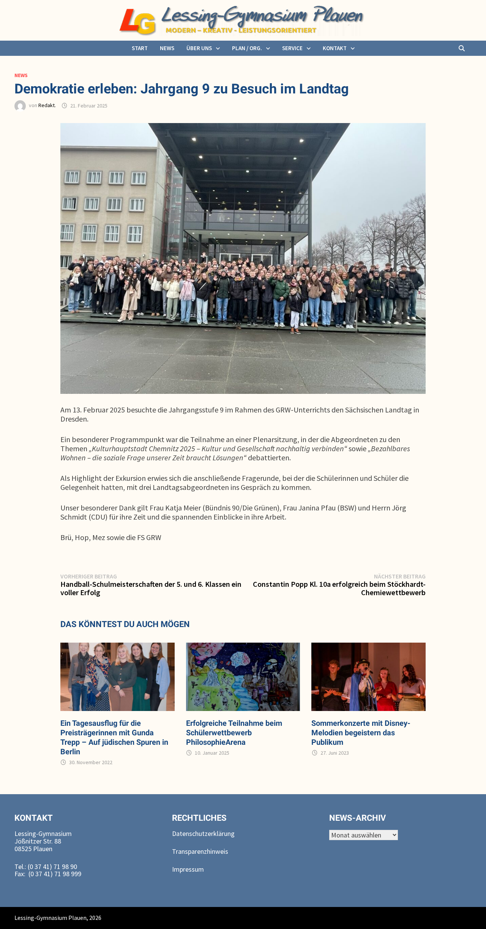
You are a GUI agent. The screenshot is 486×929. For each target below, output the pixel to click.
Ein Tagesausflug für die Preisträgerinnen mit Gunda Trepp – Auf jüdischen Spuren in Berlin (114, 737)
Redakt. (47, 105)
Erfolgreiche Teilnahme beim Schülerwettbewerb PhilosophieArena (234, 733)
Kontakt (335, 48)
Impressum (188, 869)
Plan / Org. (247, 48)
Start (140, 48)
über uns (199, 48)
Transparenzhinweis (200, 851)
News (167, 48)
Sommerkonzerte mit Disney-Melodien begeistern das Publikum (360, 733)
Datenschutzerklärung (203, 833)
